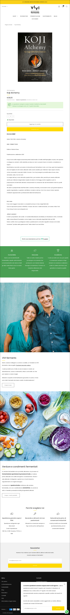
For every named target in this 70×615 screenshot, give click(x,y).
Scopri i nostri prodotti (11, 495)
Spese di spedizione (21, 99)
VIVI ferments (11, 90)
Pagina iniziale (8, 24)
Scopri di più (8, 385)
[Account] (59, 6)
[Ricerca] (66, 6)
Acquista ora (35, 129)
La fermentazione (6, 584)
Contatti (4, 595)
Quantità (9, 113)
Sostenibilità (47, 16)
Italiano (4, 6)
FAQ (3, 598)
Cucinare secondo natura (23, 365)
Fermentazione (35, 16)
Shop (14, 16)
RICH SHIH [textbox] (34, 213)
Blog (55, 16)
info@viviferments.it (41, 581)
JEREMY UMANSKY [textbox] (34, 219)
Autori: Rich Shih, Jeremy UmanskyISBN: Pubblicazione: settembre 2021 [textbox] (35, 163)
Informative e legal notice (9, 601)
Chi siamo (35, 19)
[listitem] (35, 2)
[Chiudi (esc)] (64, 584)
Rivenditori (24, 16)
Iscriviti (58, 608)
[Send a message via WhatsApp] (66, 611)
